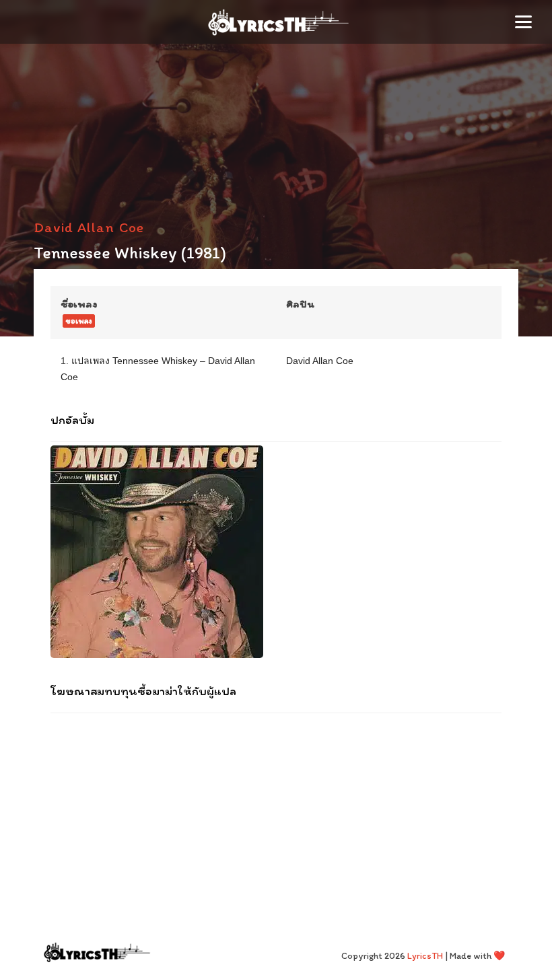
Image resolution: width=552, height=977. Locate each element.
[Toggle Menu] (523, 22)
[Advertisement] (276, 811)
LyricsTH (425, 956)
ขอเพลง (78, 321)
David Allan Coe (89, 227)
